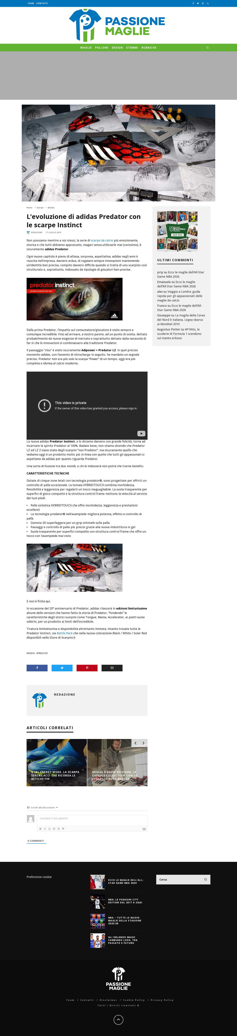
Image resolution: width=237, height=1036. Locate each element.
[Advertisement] (118, 75)
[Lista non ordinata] (58, 829)
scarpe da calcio (102, 240)
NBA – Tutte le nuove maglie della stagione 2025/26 (124, 920)
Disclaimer (108, 1000)
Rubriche (149, 47)
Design (117, 47)
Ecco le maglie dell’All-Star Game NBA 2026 (126, 881)
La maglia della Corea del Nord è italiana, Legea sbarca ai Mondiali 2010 (181, 319)
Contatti (42, 3)
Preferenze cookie (39, 877)
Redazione (36, 232)
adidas (31, 653)
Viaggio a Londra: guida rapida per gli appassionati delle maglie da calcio (179, 296)
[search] (205, 879)
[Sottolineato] (49, 829)
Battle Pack (65, 633)
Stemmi (132, 47)
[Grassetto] (40, 829)
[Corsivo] (45, 829)
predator (43, 653)
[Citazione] (63, 829)
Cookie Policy (134, 1000)
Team (31, 3)
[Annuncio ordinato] (54, 829)
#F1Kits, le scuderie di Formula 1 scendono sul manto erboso (179, 333)
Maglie (86, 47)
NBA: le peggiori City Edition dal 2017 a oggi (125, 901)
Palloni (102, 47)
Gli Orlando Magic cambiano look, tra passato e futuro (123, 940)
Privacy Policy (162, 1000)
